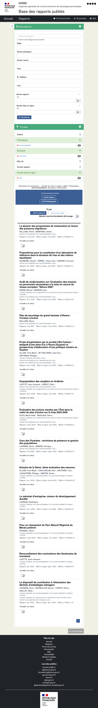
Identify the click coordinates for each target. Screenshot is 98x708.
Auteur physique (24, 51)
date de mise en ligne (57, 213)
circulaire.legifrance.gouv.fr (49, 672)
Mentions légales (49, 657)
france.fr (49, 677)
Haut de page (77, 631)
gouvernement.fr (49, 675)
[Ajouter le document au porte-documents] (22, 246)
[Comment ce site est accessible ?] (88, 3)
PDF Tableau (49, 197)
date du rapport (38, 213)
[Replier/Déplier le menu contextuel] (12, 26)
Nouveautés (49, 649)
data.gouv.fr (49, 680)
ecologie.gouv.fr (49, 682)
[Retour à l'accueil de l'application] (49, 699)
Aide (49, 651)
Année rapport (23, 167)
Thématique (22, 140)
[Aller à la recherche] (93, 3)
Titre (19, 68)
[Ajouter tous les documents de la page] (76, 216)
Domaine (21, 150)
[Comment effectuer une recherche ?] (80, 26)
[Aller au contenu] (90, 3)
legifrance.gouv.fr (49, 669)
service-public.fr (49, 667)
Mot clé (20, 161)
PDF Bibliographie (49, 201)
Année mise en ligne (26, 172)
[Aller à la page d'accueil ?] (95, 3)
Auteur (20, 134)
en (18, 96)
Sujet (19, 43)
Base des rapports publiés (42, 11)
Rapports (49, 644)
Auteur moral (22, 60)
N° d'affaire (21, 77)
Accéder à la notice (27, 241)
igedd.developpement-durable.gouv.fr (49, 685)
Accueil (49, 641)
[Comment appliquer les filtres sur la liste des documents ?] (80, 126)
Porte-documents (49, 646)
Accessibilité (49, 654)
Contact (49, 659)
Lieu (19, 85)
